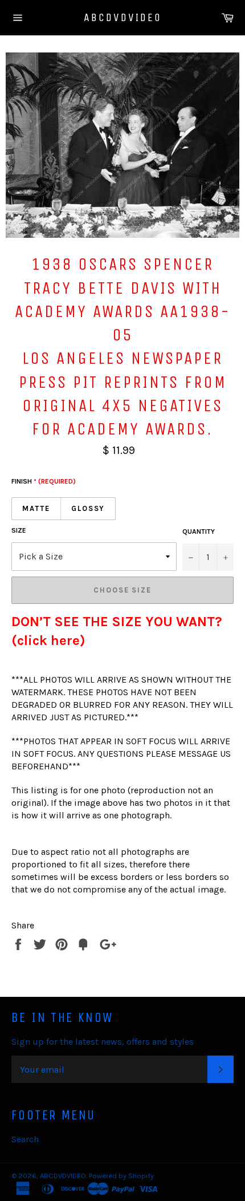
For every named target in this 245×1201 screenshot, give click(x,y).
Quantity (198, 531)
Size (18, 530)
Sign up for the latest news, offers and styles (102, 1041)
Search (25, 1139)
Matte (36, 508)
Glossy (88, 508)
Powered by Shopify (121, 1175)
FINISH (43, 481)
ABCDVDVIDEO (123, 17)
